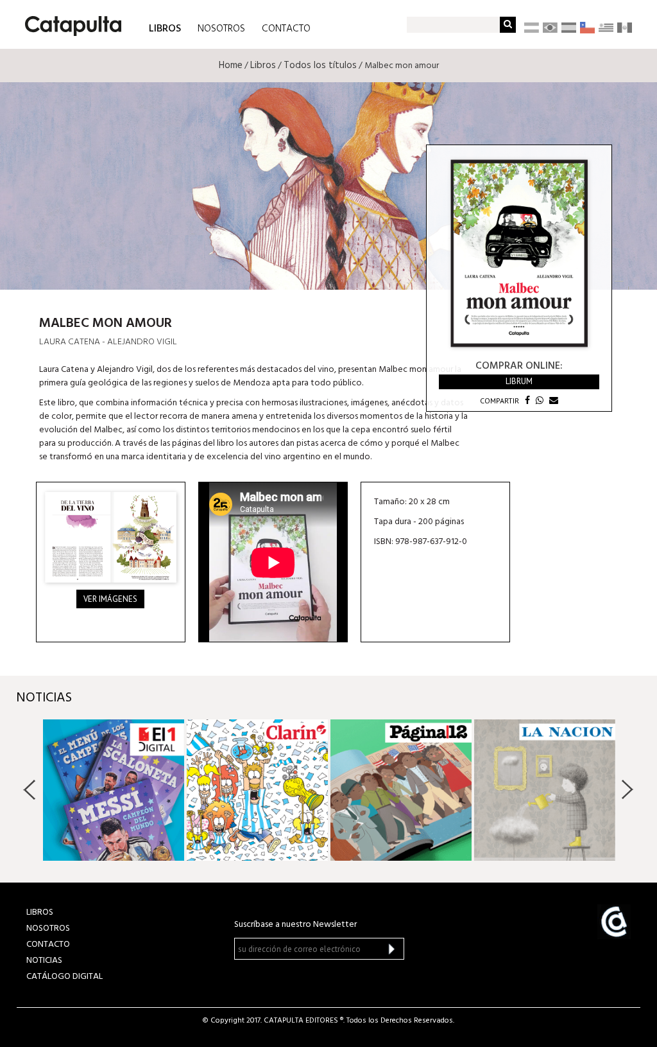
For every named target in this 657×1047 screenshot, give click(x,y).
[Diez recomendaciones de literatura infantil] (401, 790)
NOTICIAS (44, 960)
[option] (113, 790)
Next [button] (627, 789)
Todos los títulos (320, 65)
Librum (519, 381)
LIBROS (165, 28)
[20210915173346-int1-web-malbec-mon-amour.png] (110, 537)
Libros (263, 65)
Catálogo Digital (64, 976)
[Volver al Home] (69, 21)
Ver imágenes (110, 599)
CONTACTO (286, 29)
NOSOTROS (221, 29)
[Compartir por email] (552, 400)
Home (231, 65)
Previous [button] (30, 789)
